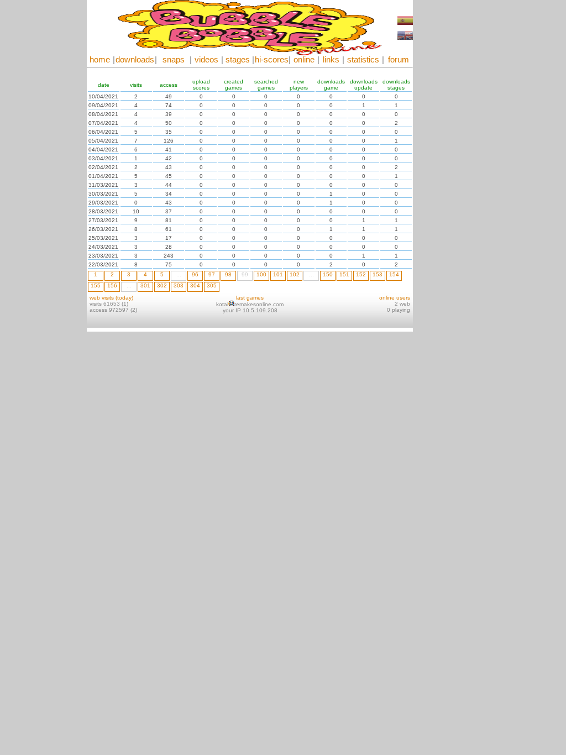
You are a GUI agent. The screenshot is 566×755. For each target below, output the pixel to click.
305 (212, 285)
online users (394, 298)
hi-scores (272, 59)
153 (377, 274)
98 (228, 274)
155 (96, 285)
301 (145, 285)
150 (328, 274)
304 (195, 285)
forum (398, 59)
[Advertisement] (446, 166)
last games (250, 298)
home (100, 59)
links (331, 59)
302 (162, 285)
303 (179, 285)
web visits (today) (111, 298)
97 (211, 274)
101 (278, 274)
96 (195, 274)
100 (261, 274)
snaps (174, 59)
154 (394, 274)
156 (112, 285)
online (304, 59)
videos (206, 59)
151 (344, 274)
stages (238, 59)
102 (295, 274)
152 (361, 274)
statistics (363, 59)
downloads (135, 59)
